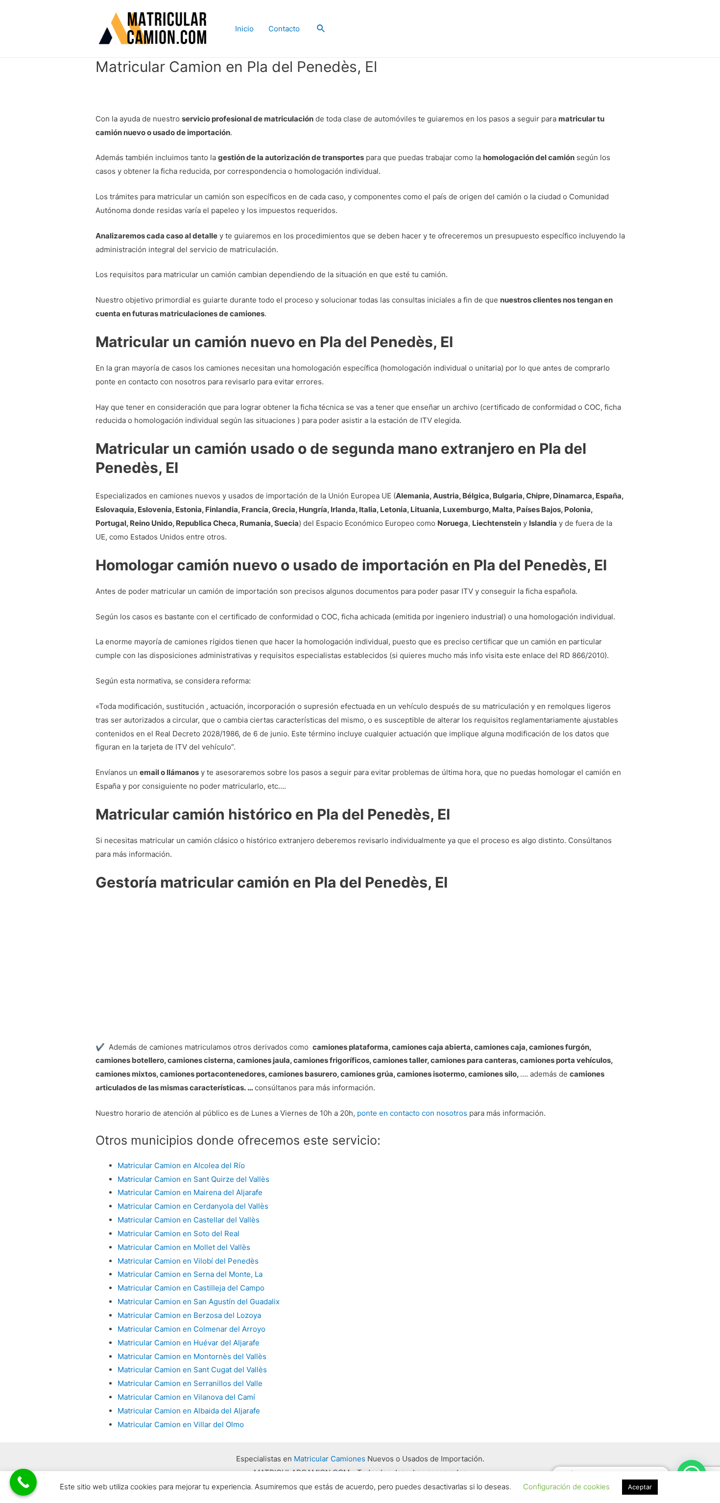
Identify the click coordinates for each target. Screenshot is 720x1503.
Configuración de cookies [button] (566, 1486)
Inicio (244, 28)
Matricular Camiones (329, 1458)
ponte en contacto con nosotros (412, 1113)
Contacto (284, 28)
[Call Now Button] (23, 1482)
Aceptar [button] (640, 1487)
